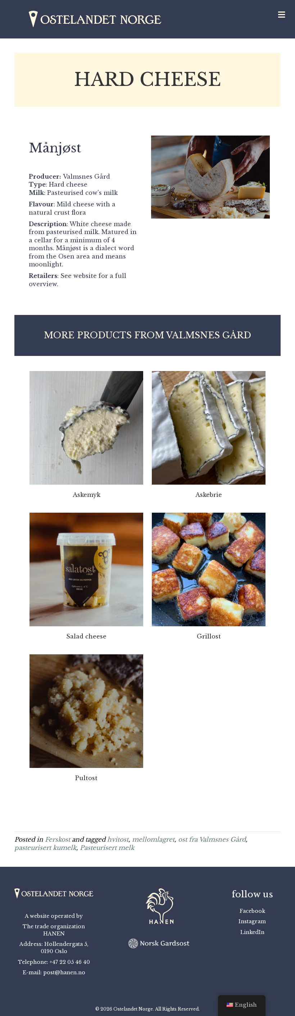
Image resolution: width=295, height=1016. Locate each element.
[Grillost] (209, 569)
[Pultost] (86, 710)
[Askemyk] (86, 427)
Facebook (252, 911)
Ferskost (57, 839)
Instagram (252, 921)
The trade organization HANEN (54, 930)
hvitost (117, 839)
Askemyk (86, 494)
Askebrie (208, 494)
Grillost (209, 636)
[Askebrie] (209, 427)
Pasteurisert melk (107, 848)
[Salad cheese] (86, 569)
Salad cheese (86, 636)
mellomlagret (153, 839)
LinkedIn (252, 932)
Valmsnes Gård (86, 176)
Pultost (86, 778)
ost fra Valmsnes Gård (212, 839)
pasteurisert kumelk (45, 848)
